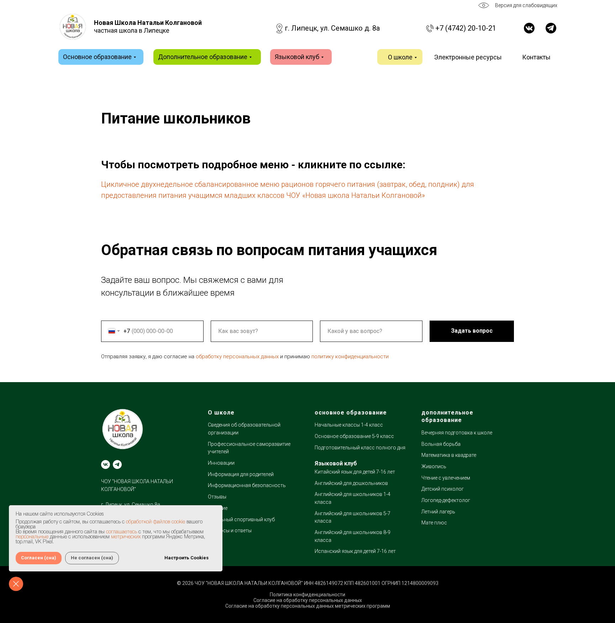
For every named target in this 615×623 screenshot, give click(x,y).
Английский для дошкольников (351, 483)
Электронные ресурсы (468, 57)
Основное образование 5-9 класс (354, 436)
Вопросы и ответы (230, 530)
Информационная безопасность (247, 485)
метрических (126, 537)
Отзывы (217, 497)
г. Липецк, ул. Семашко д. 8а (332, 28)
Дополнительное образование (202, 56)
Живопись (433, 466)
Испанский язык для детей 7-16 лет (355, 551)
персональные (32, 537)
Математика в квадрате (448, 455)
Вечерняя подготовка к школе (456, 432)
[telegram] (117, 464)
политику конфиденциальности (350, 356)
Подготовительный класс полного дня (360, 447)
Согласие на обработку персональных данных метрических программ (307, 606)
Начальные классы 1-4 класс (349, 425)
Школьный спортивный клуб (241, 519)
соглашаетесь (121, 532)
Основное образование (97, 56)
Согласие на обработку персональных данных (307, 600)
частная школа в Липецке (148, 26)
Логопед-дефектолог (445, 500)
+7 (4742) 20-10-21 (465, 28)
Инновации (221, 463)
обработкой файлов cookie (155, 522)
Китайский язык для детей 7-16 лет (355, 472)
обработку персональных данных (237, 356)
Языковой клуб (297, 56)
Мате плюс (434, 523)
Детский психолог (442, 489)
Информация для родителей (241, 474)
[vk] (105, 464)
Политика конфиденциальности (307, 594)
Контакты (536, 57)
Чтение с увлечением (445, 478)
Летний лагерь (438, 511)
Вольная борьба (441, 444)
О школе (400, 57)
